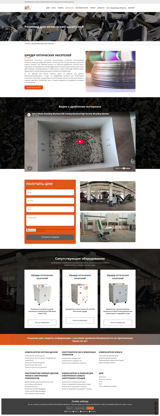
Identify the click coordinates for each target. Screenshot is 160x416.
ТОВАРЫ (61, 8)
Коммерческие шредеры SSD (71, 358)
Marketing (93, 411)
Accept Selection (79, 408)
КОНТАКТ (131, 8)
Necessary (69, 411)
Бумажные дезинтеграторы (108, 358)
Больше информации (42, 322)
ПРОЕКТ (93, 8)
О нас (101, 381)
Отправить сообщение (50, 237)
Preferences (84, 411)
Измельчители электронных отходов (73, 382)
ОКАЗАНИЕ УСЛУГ (81, 8)
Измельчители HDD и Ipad (33, 365)
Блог (100, 384)
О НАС (53, 8)
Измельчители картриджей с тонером (74, 386)
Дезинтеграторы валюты (107, 363)
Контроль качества (105, 379)
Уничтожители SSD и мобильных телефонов (79, 353)
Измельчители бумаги (110, 352)
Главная (27, 43)
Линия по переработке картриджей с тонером (77, 389)
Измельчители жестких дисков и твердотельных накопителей (40, 359)
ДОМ (48, 8)
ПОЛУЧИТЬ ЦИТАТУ (33, 87)
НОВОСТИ (100, 8)
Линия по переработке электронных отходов (76, 384)
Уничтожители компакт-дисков (35, 393)
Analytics (76, 411)
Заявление (102, 377)
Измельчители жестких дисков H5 (36, 367)
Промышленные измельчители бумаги (111, 360)
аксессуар (32, 230)
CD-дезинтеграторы (31, 386)
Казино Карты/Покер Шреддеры (35, 389)
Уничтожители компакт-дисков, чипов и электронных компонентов (42, 375)
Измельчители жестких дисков (41, 352)
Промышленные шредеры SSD (72, 361)
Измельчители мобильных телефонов (74, 363)
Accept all (90, 408)
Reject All (69, 408)
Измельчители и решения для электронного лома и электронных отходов (77, 375)
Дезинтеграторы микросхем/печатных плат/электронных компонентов (39, 383)
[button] (133, 71)
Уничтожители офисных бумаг (108, 356)
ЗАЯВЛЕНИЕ (69, 8)
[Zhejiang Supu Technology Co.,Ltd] (28, 8)
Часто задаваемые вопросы (116, 8)
